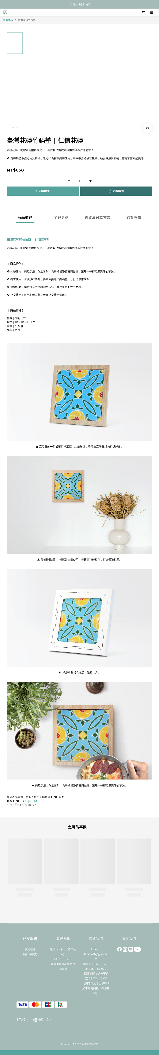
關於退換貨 (30, 954)
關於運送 (30, 949)
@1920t (32, 801)
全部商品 (8, 19)
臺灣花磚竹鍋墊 (27, 19)
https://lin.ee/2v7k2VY (21, 805)
